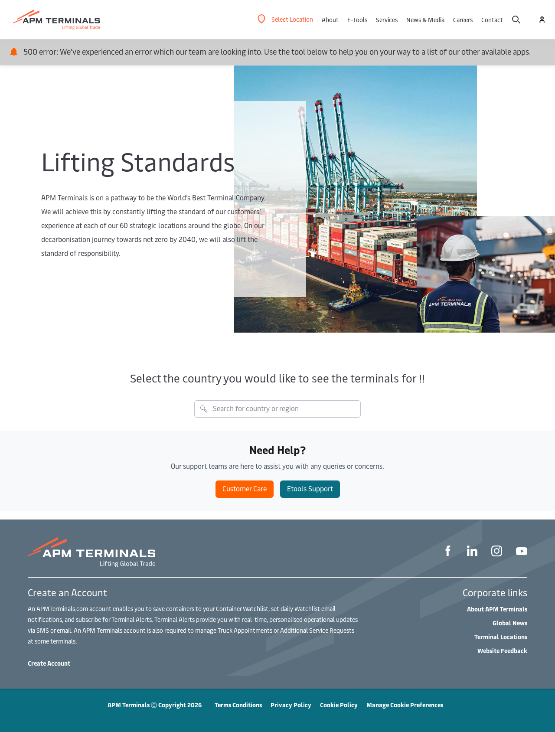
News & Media (425, 20)
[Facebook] (448, 552)
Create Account (49, 663)
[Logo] (56, 20)
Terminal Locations (500, 637)
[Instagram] (496, 552)
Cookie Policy (339, 705)
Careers (463, 20)
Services (387, 20)
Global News (510, 623)
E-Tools (357, 20)
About (330, 20)
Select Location (292, 19)
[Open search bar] (516, 19)
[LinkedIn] (472, 552)
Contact (492, 20)
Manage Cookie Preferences (404, 705)
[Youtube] (521, 552)
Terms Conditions (238, 705)
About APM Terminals (497, 609)
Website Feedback (502, 651)
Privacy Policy (291, 705)
